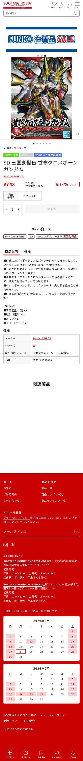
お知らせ (8, 488)
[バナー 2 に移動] (41, 56)
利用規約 (29, 720)
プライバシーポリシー (16, 518)
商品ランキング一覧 (54, 500)
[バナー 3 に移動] (45, 56)
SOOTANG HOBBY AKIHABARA (22, 584)
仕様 (27, 251)
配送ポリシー (11, 720)
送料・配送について (67, 184)
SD (31, 236)
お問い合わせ (11, 500)
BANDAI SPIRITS (13, 176)
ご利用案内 (10, 494)
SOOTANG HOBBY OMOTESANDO (24, 561)
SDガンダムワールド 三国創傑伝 (57, 236)
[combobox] (41, 13)
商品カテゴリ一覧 (52, 494)
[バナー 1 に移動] (38, 56)
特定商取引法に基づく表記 (19, 715)
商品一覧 (47, 488)
